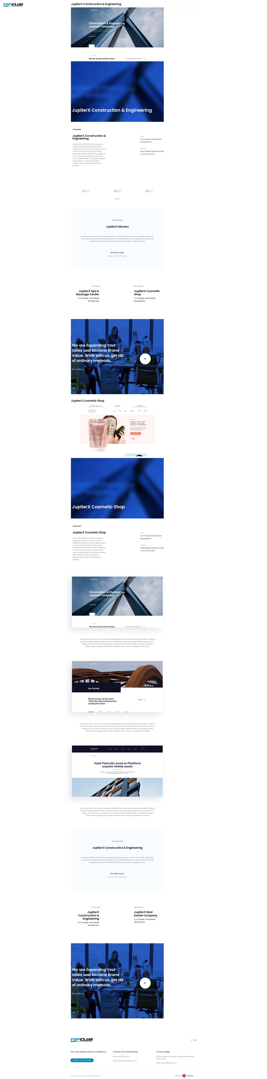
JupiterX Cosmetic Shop (147, 292)
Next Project (139, 286)
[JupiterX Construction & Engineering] (117, 33)
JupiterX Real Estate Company (145, 913)
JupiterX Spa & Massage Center (87, 292)
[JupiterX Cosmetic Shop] (117, 430)
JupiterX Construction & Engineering (88, 915)
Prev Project (96, 286)
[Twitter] (195, 1040)
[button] (174, 5)
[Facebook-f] (192, 1040)
